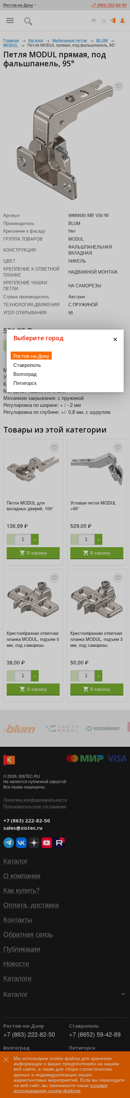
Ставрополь (27, 364)
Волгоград (25, 373)
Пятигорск (25, 382)
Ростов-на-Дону (31, 355)
